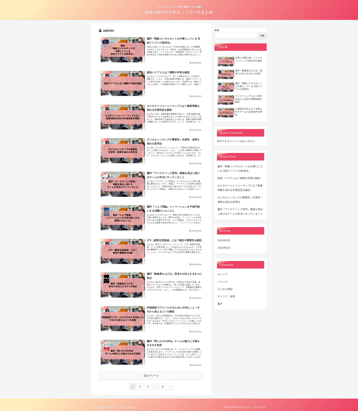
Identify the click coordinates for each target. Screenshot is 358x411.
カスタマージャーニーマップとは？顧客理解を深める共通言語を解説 (240, 187)
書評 (219, 303)
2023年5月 (223, 247)
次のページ (151, 375)
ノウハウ (222, 281)
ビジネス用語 (225, 289)
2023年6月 (223, 240)
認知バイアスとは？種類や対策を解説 (238, 178)
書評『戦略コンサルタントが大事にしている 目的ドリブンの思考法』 (240, 168)
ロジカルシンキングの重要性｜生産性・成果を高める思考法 (240, 199)
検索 (216, 30)
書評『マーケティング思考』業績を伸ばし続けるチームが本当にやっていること (240, 211)
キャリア (222, 274)
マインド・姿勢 (226, 296)
